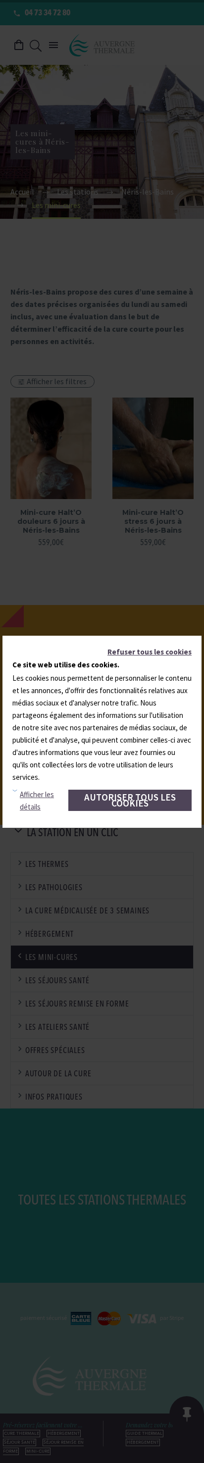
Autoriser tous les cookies (130, 800)
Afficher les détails (37, 800)
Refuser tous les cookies (149, 651)
